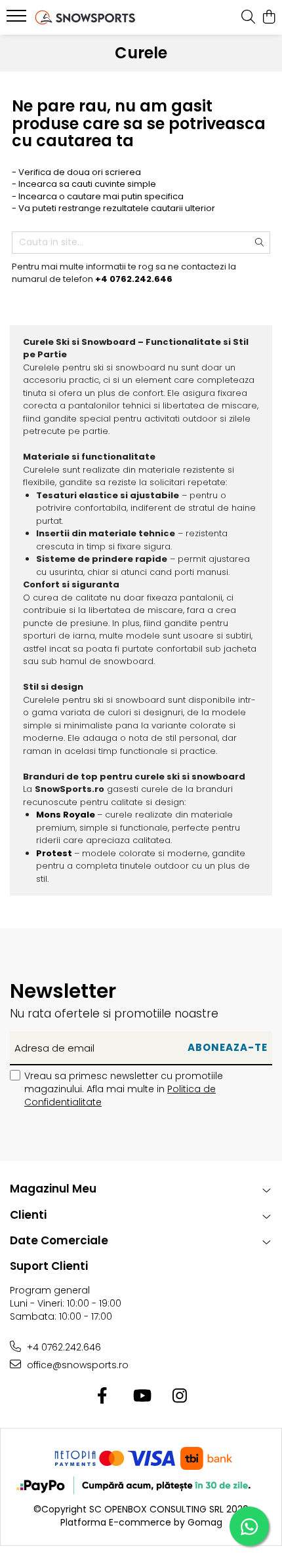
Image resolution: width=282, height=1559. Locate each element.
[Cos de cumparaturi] (268, 18)
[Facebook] (102, 1396)
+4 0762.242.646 (62, 1347)
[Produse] (18, 20)
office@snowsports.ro (76, 1365)
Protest (54, 853)
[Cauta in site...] (248, 18)
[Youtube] (141, 1396)
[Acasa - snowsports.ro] (85, 17)
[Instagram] (180, 1396)
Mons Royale (65, 814)
